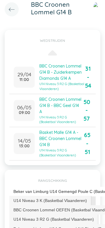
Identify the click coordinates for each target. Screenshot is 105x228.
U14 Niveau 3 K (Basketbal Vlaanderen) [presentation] (50, 200)
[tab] (50, 200)
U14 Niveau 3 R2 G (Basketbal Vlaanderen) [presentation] (53, 219)
